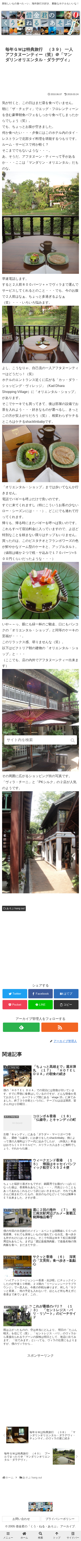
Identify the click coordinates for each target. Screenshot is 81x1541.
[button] (73, 740)
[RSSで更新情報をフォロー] (59, 1027)
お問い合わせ (21, 1518)
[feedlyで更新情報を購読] (21, 1027)
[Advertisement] (40, 76)
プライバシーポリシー (60, 1518)
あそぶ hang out (15, 908)
